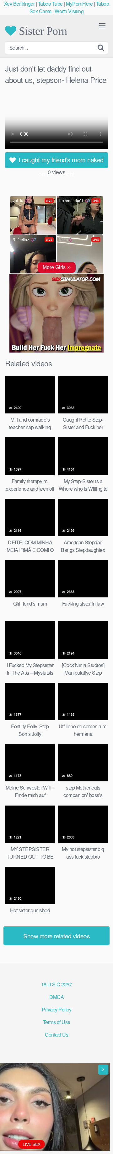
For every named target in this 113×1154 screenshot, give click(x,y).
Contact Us (56, 1034)
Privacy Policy (56, 1009)
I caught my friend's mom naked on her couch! (60, 161)
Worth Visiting (69, 11)
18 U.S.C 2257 (56, 984)
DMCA (56, 996)
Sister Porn (41, 30)
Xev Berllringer (19, 3)
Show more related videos (56, 935)
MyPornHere (79, 3)
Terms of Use (56, 1022)
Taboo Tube (50, 3)
